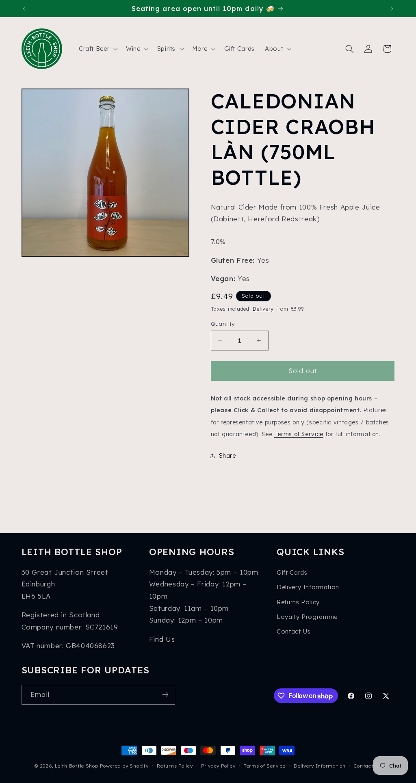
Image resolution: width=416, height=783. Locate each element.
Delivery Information (308, 587)
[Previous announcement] (24, 8)
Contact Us (293, 631)
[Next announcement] (392, 8)
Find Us (162, 639)
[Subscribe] (165, 695)
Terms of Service (298, 433)
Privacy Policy (218, 766)
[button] (97, 49)
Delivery (263, 308)
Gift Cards (292, 572)
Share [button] (227, 455)
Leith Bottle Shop (76, 766)
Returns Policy (298, 602)
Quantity (223, 323)
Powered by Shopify (124, 766)
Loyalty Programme (307, 617)
